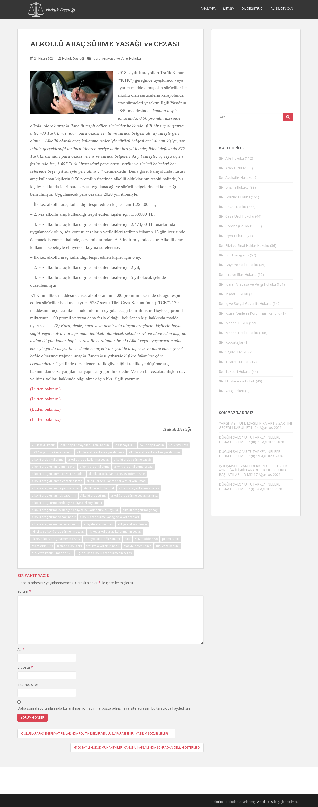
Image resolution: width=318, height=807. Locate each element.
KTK (127, 539)
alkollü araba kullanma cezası (88, 459)
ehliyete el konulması (98, 524)
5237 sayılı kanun (152, 445)
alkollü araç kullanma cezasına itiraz (57, 481)
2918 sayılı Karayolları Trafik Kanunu (85, 445)
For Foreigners (237, 255)
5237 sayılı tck (178, 445)
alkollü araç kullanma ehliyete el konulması (116, 481)
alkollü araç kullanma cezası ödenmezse (116, 474)
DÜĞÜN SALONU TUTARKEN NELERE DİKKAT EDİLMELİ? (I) (249, 486)
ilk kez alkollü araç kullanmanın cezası (115, 531)
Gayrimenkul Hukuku (241, 264)
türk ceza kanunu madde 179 (52, 553)
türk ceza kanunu (168, 546)
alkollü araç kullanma (95, 467)
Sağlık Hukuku (236, 352)
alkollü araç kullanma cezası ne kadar (58, 474)
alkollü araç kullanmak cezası (139, 488)
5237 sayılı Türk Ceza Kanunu (52, 452)
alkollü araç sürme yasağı (140, 510)
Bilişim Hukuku (237, 187)
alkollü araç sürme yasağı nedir (54, 517)
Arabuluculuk (235, 168)
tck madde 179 (42, 546)
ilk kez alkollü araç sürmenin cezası (56, 539)
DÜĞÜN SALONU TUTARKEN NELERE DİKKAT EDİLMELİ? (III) (249, 439)
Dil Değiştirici (252, 8)
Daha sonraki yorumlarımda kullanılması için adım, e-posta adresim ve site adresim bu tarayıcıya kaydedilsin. (104, 708)
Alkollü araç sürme (93, 495)
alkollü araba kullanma (48, 459)
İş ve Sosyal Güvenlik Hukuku (248, 303)
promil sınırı (170, 539)
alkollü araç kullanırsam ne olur (54, 467)
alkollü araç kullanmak (99, 488)
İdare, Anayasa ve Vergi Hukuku (116, 58)
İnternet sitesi (28, 684)
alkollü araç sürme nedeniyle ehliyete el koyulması (67, 503)
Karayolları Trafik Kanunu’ (102, 539)
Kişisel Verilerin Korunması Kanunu (252, 313)
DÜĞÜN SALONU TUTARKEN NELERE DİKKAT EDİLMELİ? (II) (249, 453)
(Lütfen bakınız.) (45, 388)
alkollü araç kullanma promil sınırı (55, 488)
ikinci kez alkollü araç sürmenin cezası (58, 531)
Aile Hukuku (234, 158)
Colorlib (217, 802)
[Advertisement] (256, 68)
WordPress (265, 802)
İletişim (228, 8)
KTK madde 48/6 (146, 539)
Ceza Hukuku (235, 206)
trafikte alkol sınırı (69, 546)
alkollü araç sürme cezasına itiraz (134, 495)
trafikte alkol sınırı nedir (102, 546)
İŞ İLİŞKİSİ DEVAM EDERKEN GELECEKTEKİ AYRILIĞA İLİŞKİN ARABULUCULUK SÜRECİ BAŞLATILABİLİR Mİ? (253, 470)
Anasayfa (208, 8)
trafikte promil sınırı (138, 546)
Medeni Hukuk (236, 323)
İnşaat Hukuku (236, 294)
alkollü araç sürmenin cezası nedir (56, 524)
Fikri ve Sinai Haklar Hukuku (247, 245)
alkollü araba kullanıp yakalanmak (100, 452)
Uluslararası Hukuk (240, 381)
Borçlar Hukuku (237, 197)
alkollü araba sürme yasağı (133, 459)
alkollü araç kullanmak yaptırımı (54, 495)
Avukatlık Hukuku (238, 177)
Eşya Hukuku (235, 235)
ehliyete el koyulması (132, 524)
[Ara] (288, 117)
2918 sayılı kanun (44, 445)
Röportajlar (234, 342)
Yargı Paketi (234, 390)
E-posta (25, 667)
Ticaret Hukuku (237, 361)
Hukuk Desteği (73, 58)
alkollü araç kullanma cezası (133, 467)
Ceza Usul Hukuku (239, 216)
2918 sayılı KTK (125, 445)
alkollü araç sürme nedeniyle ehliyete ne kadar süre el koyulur (75, 510)
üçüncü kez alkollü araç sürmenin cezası (104, 553)
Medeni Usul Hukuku (241, 332)
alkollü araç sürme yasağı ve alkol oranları (109, 517)
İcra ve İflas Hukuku (241, 274)
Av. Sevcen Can (282, 8)
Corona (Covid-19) (240, 226)
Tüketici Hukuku (238, 371)
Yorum (24, 591)
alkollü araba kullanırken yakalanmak (154, 452)
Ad (21, 649)
